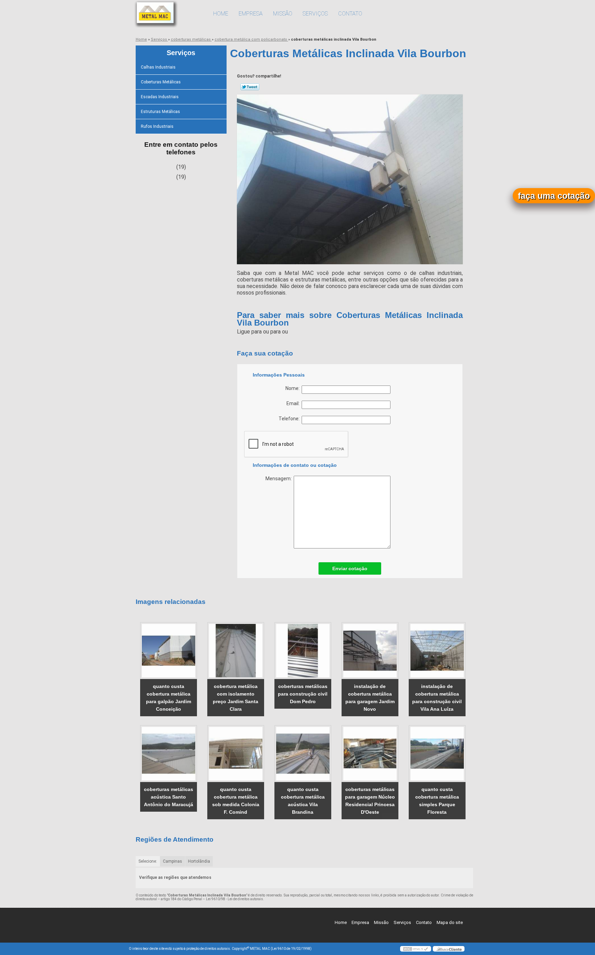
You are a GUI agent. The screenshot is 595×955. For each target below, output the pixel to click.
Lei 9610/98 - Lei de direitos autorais (234, 899)
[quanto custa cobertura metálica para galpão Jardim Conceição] (168, 650)
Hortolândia (199, 861)
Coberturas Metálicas (161, 82)
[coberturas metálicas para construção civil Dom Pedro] (302, 650)
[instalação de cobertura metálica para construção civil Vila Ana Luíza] (437, 650)
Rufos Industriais (157, 126)
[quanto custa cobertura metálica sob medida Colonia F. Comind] (235, 753)
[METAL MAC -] (168, 14)
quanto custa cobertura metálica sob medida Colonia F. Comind (235, 801)
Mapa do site (450, 922)
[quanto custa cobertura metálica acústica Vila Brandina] (302, 753)
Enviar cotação (349, 568)
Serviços (315, 13)
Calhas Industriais (158, 67)
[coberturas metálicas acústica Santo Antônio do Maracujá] (168, 753)
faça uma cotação (554, 196)
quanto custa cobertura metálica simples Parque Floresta (437, 801)
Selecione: (147, 861)
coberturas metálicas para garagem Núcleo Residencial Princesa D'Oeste (370, 801)
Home (220, 13)
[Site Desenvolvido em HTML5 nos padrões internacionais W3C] (415, 949)
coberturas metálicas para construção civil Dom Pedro (302, 694)
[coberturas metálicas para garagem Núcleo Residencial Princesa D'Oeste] (370, 753)
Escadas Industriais (160, 96)
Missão (282, 13)
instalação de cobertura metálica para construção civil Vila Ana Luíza (437, 698)
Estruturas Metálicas (160, 111)
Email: (294, 403)
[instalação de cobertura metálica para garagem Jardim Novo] (370, 650)
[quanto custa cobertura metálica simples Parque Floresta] (437, 753)
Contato (350, 13)
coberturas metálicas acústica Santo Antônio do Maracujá (168, 797)
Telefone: (290, 418)
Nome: (293, 388)
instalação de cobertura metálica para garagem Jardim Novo (370, 698)
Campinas (172, 861)
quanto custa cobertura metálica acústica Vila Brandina (303, 801)
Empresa (251, 13)
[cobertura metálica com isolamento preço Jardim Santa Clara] (235, 650)
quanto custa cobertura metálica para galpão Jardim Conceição (168, 698)
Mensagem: (279, 478)
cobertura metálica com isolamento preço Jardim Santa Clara (235, 698)
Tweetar (249, 86)
